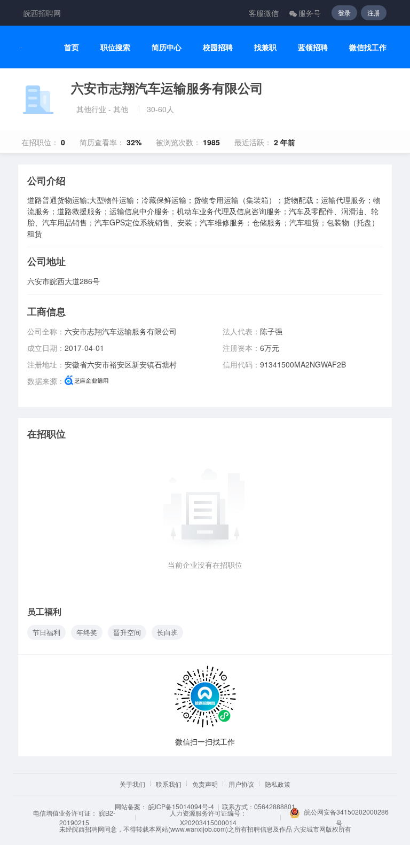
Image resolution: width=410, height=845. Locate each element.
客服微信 (264, 12)
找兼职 (265, 47)
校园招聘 (218, 47)
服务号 (309, 12)
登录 (344, 12)
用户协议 (241, 783)
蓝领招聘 (313, 47)
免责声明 (205, 783)
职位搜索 (115, 47)
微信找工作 (368, 47)
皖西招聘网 (42, 12)
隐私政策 (277, 783)
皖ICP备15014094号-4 (181, 806)
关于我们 (132, 783)
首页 (71, 47)
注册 (373, 12)
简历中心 (167, 47)
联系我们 (169, 783)
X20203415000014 (208, 822)
